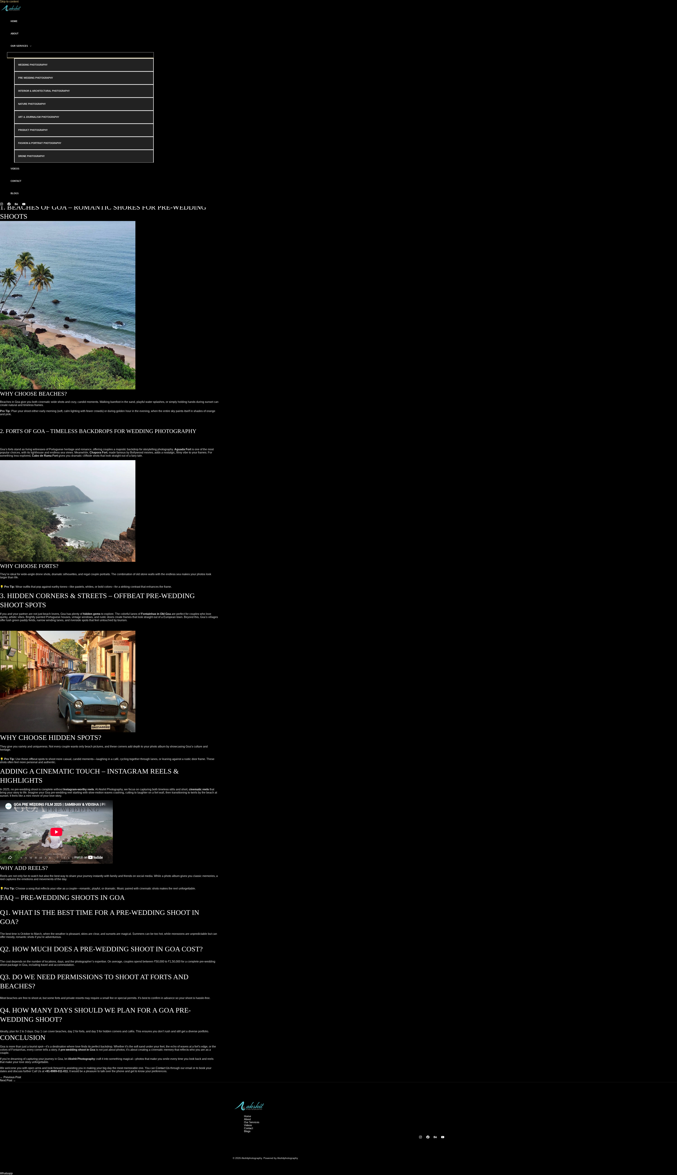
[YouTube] (23, 204)
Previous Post (10, 1077)
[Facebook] (9, 204)
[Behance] (16, 204)
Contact (16, 181)
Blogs (15, 193)
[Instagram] (1, 204)
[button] (6, 1173)
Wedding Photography (33, 64)
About (15, 33)
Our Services (19, 46)
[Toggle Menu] (80, 55)
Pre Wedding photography (35, 78)
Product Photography (33, 130)
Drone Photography (31, 156)
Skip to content (9, 1)
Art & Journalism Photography (38, 117)
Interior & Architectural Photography (44, 91)
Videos (15, 168)
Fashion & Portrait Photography (39, 143)
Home (14, 21)
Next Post (8, 1080)
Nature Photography (32, 104)
